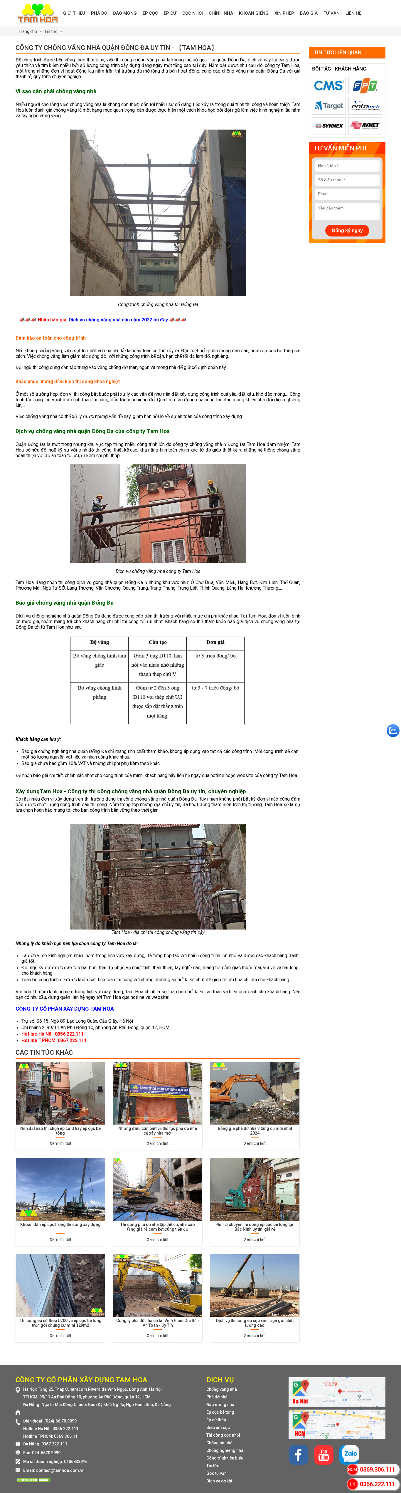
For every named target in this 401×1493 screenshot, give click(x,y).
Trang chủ (27, 31)
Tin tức (212, 1465)
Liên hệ (353, 13)
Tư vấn (332, 13)
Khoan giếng (254, 13)
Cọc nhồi (192, 13)
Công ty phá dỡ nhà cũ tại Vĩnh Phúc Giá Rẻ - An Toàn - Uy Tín (157, 1323)
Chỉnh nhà (221, 13)
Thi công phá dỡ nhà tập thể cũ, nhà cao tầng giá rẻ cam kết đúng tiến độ (157, 1227)
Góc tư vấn (216, 1473)
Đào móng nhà (220, 1404)
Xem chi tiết (60, 1143)
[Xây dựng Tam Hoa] (38, 13)
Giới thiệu (74, 13)
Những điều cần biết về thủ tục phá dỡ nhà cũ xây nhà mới (157, 1130)
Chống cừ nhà (219, 1442)
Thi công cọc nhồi (223, 1435)
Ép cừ (170, 13)
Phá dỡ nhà (217, 1397)
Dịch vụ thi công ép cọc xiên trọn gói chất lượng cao (255, 1323)
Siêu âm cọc (218, 1427)
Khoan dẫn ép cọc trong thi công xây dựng (60, 1224)
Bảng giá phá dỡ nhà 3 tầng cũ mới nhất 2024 (255, 1130)
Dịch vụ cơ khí (219, 1481)
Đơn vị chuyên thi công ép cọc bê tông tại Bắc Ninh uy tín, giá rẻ (254, 1227)
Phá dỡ (99, 13)
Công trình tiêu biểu (224, 1458)
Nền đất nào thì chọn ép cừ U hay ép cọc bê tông (60, 1130)
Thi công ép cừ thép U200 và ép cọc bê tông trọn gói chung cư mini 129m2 (61, 1323)
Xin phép (284, 13)
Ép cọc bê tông (220, 1412)
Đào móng (125, 13)
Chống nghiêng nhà (224, 1450)
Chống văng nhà (221, 1389)
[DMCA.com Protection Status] (33, 1481)
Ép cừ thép (216, 1419)
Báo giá (309, 13)
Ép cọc (150, 13)
